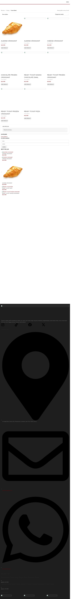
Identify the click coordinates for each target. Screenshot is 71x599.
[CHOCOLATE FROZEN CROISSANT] (12, 62)
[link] (4, 48)
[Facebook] (30, 324)
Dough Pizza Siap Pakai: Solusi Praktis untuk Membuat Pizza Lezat (28, 584)
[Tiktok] (16, 324)
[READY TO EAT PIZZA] (35, 99)
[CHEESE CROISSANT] (58, 28)
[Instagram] (3, 324)
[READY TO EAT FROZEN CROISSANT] (58, 62)
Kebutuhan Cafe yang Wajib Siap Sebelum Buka (20, 577)
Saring (4, 147)
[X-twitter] (43, 324)
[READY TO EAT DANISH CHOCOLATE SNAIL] (35, 62)
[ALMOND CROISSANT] (12, 28)
